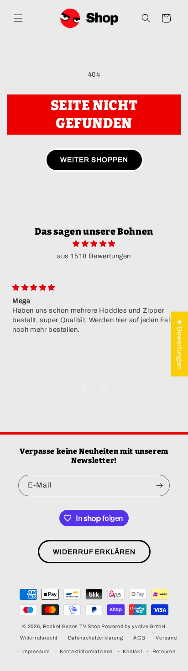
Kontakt (132, 651)
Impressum (35, 651)
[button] (18, 18)
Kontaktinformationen (86, 651)
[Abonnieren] (159, 485)
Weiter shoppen (94, 159)
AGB (139, 637)
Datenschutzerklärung (95, 637)
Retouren (164, 651)
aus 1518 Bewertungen (94, 256)
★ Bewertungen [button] (179, 344)
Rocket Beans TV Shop (71, 626)
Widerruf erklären (94, 552)
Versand (166, 637)
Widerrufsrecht (38, 637)
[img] (94, 243)
